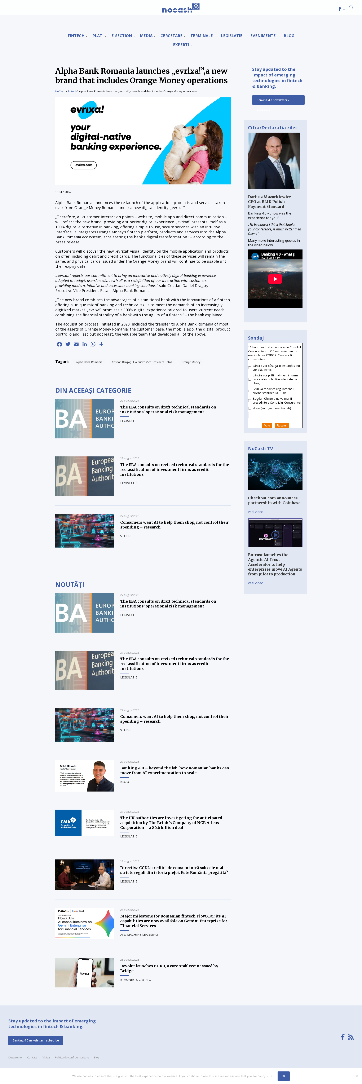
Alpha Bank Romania (89, 362)
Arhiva (46, 1057)
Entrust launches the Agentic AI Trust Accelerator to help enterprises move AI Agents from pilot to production (275, 564)
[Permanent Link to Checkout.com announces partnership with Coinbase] (275, 493)
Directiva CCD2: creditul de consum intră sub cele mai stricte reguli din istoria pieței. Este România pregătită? (174, 870)
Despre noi (15, 1057)
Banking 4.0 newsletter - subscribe (272, 101)
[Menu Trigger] (323, 9)
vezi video (255, 511)
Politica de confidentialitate (72, 1057)
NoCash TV (260, 448)
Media (146, 35)
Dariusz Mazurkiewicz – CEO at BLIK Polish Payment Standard (271, 201)
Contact (32, 1057)
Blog (289, 35)
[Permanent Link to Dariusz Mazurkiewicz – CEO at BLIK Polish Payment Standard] (274, 192)
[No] (357, 1076)
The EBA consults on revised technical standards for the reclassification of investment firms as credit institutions (174, 469)
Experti (181, 44)
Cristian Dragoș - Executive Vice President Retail (142, 362)
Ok (284, 1076)
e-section (121, 35)
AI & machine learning (139, 934)
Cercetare (171, 35)
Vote (267, 425)
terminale (201, 35)
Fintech (76, 35)
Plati (97, 35)
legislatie (231, 35)
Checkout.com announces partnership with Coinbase (274, 500)
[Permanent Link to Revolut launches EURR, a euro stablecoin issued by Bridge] (84, 986)
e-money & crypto (135, 979)
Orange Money (190, 362)
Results (282, 425)
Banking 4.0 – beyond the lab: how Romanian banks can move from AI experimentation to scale (174, 770)
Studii (125, 536)
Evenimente (263, 35)
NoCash (60, 91)
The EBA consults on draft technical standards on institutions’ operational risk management (168, 409)
